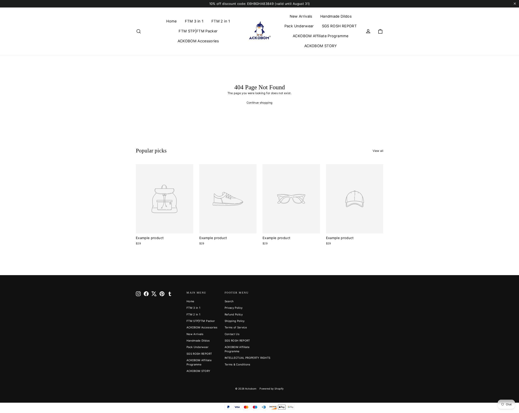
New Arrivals (301, 16)
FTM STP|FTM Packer (198, 31)
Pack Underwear (299, 26)
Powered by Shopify (272, 388)
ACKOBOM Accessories (198, 41)
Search (229, 301)
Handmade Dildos (336, 16)
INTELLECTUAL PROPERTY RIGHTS (241, 357)
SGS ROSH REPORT (339, 26)
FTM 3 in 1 (194, 21)
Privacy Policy (234, 307)
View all (378, 150)
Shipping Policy (235, 321)
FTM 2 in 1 (220, 21)
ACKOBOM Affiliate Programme (320, 36)
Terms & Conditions (237, 364)
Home (171, 21)
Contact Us (232, 334)
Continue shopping (260, 102)
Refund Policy (234, 314)
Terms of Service (236, 327)
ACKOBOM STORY (320, 46)
